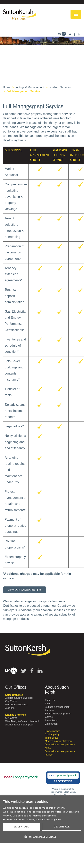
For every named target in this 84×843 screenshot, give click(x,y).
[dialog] (42, 819)
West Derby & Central (16, 704)
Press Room (51, 720)
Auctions (9, 708)
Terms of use (51, 737)
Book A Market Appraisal (58, 713)
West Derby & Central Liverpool (22, 721)
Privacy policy (52, 731)
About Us (50, 700)
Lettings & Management (29, 87)
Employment (51, 723)
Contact (49, 717)
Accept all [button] (21, 826)
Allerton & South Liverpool (19, 698)
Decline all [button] (62, 826)
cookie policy (53, 819)
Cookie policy (52, 734)
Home (6, 87)
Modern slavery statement (58, 741)
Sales (48, 703)
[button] (42, 836)
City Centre (11, 701)
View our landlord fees (24, 589)
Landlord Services (59, 87)
